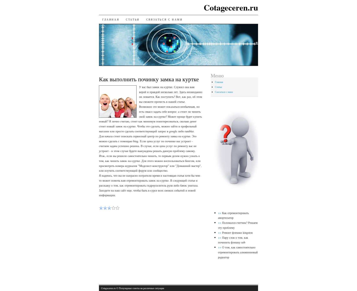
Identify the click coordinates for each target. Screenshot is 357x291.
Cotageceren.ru (231, 7)
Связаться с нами (164, 19)
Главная (110, 19)
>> (220, 213)
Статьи (133, 19)
